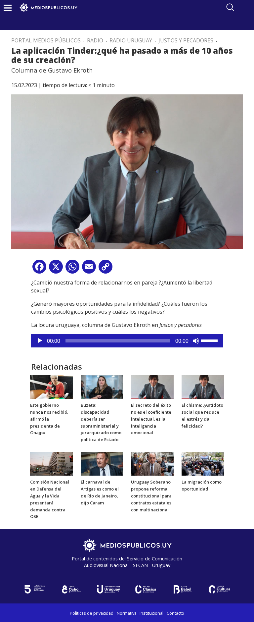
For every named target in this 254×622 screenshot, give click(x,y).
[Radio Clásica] (145, 589)
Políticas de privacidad (91, 613)
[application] (127, 340)
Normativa (127, 613)
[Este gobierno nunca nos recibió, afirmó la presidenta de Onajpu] (51, 386)
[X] (56, 269)
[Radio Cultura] (219, 589)
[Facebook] (39, 269)
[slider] (210, 340)
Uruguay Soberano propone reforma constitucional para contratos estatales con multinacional (151, 495)
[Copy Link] (105, 269)
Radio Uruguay (130, 40)
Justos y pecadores (185, 40)
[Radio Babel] (182, 589)
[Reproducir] (39, 340)
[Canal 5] (34, 589)
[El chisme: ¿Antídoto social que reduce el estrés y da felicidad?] (203, 386)
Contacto (175, 613)
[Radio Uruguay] (108, 589)
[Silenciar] (195, 340)
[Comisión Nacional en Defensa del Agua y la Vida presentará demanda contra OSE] (51, 463)
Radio (95, 40)
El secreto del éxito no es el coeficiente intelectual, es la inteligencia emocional (151, 419)
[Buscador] (230, 7)
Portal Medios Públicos (46, 40)
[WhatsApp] (72, 269)
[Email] (89, 269)
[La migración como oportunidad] (203, 463)
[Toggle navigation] (7, 8)
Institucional (151, 613)
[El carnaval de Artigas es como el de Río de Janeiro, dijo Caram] (102, 463)
